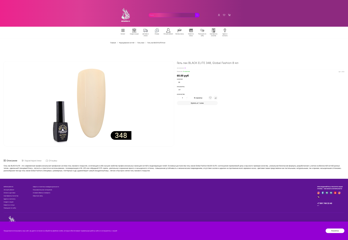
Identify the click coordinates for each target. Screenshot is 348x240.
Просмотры (181, 86)
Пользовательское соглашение (42, 190)
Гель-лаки (140, 43)
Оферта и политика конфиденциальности (46, 187)
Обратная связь (38, 196)
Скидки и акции (8, 202)
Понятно (335, 231)
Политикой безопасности (126, 231)
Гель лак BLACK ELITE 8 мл (156, 43)
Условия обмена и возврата (41, 193)
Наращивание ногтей (126, 43)
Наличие (180, 79)
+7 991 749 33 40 (324, 203)
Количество (181, 94)
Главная (113, 43)
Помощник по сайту (10, 208)
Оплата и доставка (9, 193)
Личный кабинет (9, 190)
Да (179, 82)
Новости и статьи (9, 205)
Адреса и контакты (9, 199)
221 (179, 89)
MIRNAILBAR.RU (8, 187)
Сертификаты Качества (11, 196)
